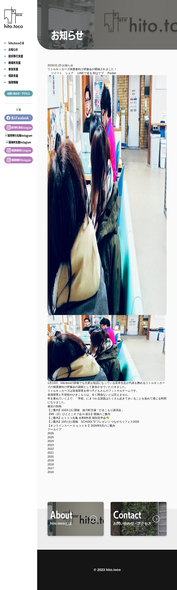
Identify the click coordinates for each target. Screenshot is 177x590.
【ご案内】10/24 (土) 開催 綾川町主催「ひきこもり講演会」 (86, 410)
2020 (51, 456)
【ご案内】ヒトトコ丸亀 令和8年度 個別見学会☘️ (78, 417)
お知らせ (67, 65)
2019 (51, 460)
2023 (51, 445)
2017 (51, 468)
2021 (51, 452)
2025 (51, 437)
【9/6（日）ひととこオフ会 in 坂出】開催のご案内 (79, 414)
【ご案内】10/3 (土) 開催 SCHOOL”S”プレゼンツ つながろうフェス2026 (93, 421)
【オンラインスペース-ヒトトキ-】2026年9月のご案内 (81, 425)
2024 (51, 441)
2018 (51, 464)
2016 (51, 472)
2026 (51, 433)
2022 (51, 448)
